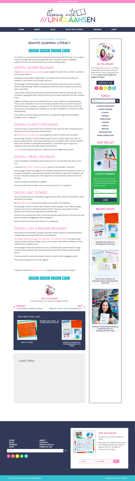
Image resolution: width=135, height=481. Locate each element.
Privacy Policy (46, 445)
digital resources (38, 270)
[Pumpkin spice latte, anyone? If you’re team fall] (76, 415)
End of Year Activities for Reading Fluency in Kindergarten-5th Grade (105, 281)
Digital (36, 39)
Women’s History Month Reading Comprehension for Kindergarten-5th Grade (105, 328)
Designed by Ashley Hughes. (116, 478)
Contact (43, 442)
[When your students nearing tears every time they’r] (126, 415)
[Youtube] (110, 88)
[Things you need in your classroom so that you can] (59, 415)
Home (21, 29)
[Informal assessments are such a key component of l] (8, 415)
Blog (52, 29)
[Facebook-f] (96, 88)
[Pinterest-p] (101, 88)
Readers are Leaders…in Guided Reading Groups (49, 321)
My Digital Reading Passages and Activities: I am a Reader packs (40, 239)
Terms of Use (45, 447)
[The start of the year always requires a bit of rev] (42, 415)
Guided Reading (47, 39)
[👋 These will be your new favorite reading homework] (92, 415)
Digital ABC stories (24, 203)
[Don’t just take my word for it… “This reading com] (109, 415)
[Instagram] (105, 88)
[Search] (117, 101)
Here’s (16, 149)
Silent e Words (27, 342)
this (27, 117)
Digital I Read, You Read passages (34, 167)
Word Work (61, 39)
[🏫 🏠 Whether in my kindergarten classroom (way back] (25, 415)
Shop (114, 29)
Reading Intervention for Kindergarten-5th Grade (72, 344)
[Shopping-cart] (114, 88)
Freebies (97, 29)
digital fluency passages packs (28, 135)
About (37, 29)
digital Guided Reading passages (31, 72)
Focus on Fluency (74, 29)
